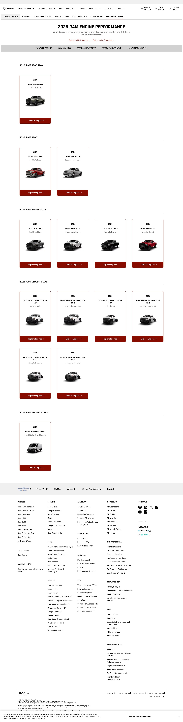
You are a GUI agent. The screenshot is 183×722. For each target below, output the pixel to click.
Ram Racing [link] (22, 555)
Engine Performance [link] (114, 16)
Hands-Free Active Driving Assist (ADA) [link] (87, 523)
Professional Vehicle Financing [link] (119, 565)
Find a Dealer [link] (53, 558)
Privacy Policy (13, 718)
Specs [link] (50, 529)
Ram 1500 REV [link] (83, 542)
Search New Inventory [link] (56, 551)
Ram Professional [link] (114, 547)
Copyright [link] (111, 618)
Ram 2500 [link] (22, 522)
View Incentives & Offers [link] (87, 585)
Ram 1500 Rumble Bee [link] (27, 507)
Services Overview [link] (55, 586)
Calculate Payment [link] (85, 593)
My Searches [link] (112, 522)
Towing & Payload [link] (84, 507)
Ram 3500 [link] (22, 526)
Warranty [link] (111, 650)
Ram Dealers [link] (53, 562)
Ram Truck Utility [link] (62, 16)
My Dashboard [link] (113, 507)
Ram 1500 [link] (22, 518)
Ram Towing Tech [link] (79, 16)
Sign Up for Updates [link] (55, 522)
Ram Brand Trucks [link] (55, 533)
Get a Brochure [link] (53, 514)
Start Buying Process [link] (56, 554)
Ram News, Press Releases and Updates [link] (30, 570)
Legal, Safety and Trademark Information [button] (118, 623)
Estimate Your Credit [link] (85, 611)
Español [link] (110, 489)
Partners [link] (81, 567)
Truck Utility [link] (82, 511)
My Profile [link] (111, 533)
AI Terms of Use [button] (113, 632)
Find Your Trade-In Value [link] (87, 596)
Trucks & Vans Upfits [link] (115, 551)
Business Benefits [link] (114, 554)
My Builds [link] (111, 514)
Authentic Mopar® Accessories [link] (60, 601)
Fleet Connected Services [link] (117, 562)
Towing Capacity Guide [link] (42, 16)
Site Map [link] (57, 489)
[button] (26, 9)
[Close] (179, 716)
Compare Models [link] (54, 511)
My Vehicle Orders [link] (114, 529)
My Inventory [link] (112, 518)
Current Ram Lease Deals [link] (87, 604)
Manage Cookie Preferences (140, 716)
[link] (8, 9)
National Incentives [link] (85, 589)
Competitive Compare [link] (56, 525)
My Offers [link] (111, 511)
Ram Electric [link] (82, 538)
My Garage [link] (111, 525)
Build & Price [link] (52, 507)
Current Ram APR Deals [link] (86, 608)
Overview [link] (26, 16)
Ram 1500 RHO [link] (24, 515)
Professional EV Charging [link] (117, 569)
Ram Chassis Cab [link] (25, 529)
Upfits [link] (50, 518)
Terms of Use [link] (112, 615)
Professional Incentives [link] (116, 558)
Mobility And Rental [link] (55, 630)
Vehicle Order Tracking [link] (56, 623)
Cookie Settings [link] (113, 594)
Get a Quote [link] (82, 600)
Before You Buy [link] (97, 16)
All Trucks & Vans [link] (24, 541)
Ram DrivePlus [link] (114, 678)
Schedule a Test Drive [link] (56, 565)
